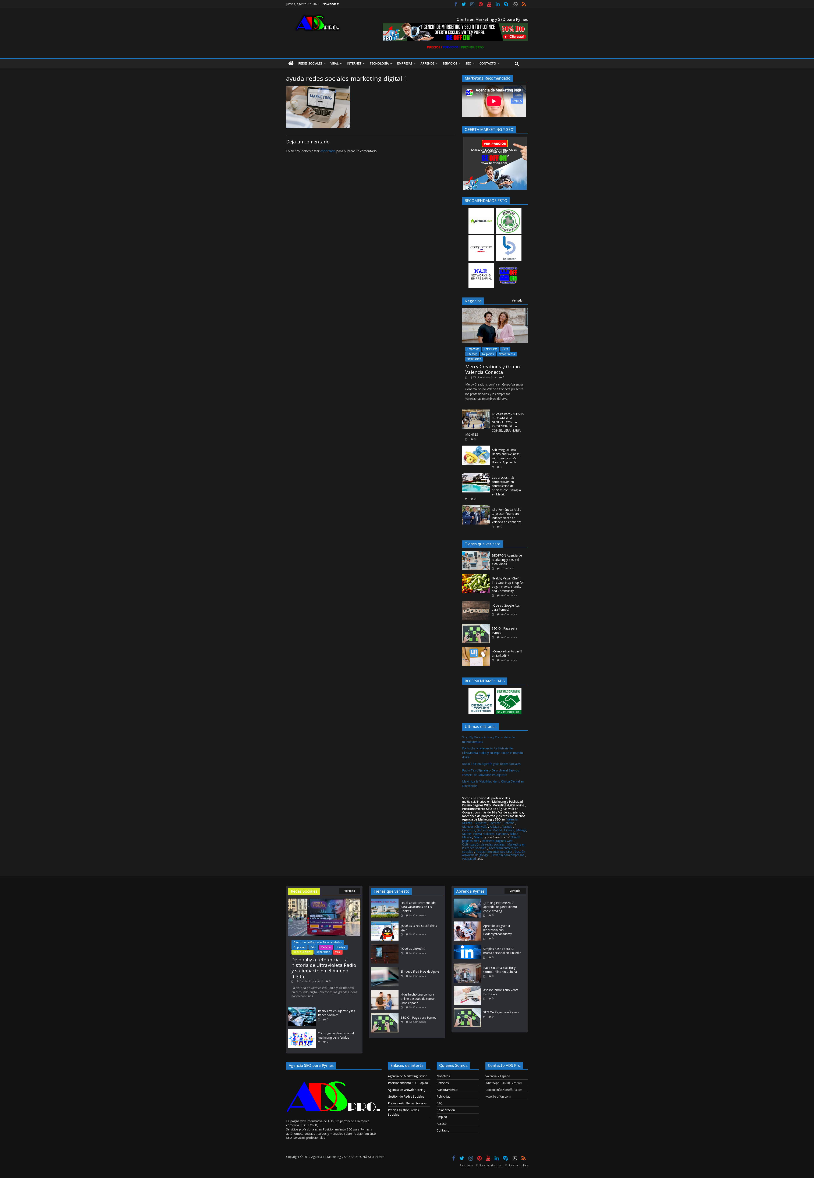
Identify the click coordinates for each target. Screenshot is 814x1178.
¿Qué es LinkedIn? (413, 949)
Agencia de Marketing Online (407, 1076)
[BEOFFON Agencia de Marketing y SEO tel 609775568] (477, 553)
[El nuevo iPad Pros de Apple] (386, 969)
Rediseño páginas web (497, 841)
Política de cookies (516, 1165)
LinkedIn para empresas (507, 855)
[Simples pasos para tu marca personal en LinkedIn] (467, 947)
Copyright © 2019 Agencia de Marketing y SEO (318, 1157)
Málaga (521, 830)
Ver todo (517, 300)
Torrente (495, 823)
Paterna (509, 823)
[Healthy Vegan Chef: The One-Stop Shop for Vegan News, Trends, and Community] (477, 576)
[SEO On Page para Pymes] (477, 626)
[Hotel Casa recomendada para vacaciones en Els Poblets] (386, 901)
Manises (468, 827)
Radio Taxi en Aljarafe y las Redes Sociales (491, 764)
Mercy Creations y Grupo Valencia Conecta (492, 369)
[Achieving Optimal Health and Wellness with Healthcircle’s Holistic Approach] (476, 448)
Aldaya (494, 827)
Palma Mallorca (484, 834)
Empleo (442, 1117)
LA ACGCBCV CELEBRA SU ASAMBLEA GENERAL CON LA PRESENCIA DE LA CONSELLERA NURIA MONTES (494, 424)
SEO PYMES (376, 1157)
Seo (468, 63)
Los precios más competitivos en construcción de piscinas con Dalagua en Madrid (506, 485)
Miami (478, 837)
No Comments (508, 595)
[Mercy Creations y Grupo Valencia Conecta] (495, 310)
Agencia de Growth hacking (406, 1090)
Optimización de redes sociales (483, 844)
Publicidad (469, 859)
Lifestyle (472, 354)
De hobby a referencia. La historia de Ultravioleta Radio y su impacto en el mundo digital (492, 752)
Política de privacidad (489, 1165)
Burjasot (480, 823)
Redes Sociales (310, 63)
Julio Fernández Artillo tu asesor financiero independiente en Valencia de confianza (506, 516)
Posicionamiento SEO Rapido (408, 1083)
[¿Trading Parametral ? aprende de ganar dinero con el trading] (467, 901)
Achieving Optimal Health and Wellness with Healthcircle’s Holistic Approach (506, 456)
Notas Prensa (507, 354)
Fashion (326, 947)
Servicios (450, 63)
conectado (328, 151)
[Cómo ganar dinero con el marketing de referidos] (302, 1031)
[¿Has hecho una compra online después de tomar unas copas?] (386, 992)
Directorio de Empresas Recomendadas (318, 942)
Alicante (509, 830)
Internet (354, 63)
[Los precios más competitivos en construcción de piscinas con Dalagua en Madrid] (476, 476)
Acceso (442, 1124)
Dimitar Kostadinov (484, 377)
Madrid (497, 830)
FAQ (440, 1103)
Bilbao (514, 834)
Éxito (505, 349)
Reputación (474, 359)
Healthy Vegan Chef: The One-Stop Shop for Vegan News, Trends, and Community (508, 584)
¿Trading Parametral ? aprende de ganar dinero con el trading (500, 907)
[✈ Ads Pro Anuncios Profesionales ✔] (291, 63)
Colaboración (446, 1110)
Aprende (427, 63)
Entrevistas (490, 349)
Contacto (487, 63)
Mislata (467, 823)
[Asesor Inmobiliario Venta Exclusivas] (467, 988)
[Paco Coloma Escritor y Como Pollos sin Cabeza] (467, 965)
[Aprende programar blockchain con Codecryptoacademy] (467, 923)
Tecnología (379, 63)
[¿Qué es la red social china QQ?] (386, 923)
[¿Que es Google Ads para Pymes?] (477, 604)
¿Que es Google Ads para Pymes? (506, 607)
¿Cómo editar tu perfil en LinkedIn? (507, 653)
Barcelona (484, 830)
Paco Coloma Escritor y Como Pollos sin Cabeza (500, 970)
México (467, 837)
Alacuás (507, 827)
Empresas (404, 63)
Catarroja (468, 830)
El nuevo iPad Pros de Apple (420, 971)
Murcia (466, 834)
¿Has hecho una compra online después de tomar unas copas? (418, 998)
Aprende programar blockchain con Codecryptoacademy (497, 930)
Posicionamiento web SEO (494, 852)
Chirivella (481, 827)
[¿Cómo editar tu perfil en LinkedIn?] (477, 649)
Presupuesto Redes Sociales (407, 1103)
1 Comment (507, 568)
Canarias (502, 834)
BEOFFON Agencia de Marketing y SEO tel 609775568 (507, 559)
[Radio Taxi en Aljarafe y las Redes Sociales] (302, 1009)
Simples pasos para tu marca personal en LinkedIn (502, 951)
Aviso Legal (466, 1165)
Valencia (512, 819)
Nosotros (443, 1076)
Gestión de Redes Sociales (406, 1096)
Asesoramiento (447, 1090)
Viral (334, 63)
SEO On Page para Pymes (418, 1017)
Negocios (488, 354)
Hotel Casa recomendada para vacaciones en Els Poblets (418, 907)
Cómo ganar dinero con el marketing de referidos (336, 1035)
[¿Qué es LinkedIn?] (386, 946)
